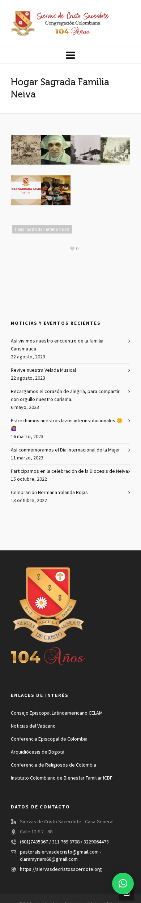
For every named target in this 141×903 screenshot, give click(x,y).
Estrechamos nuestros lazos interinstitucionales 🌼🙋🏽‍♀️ (67, 425)
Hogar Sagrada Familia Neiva (42, 229)
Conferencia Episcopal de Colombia (49, 739)
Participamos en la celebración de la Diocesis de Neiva (69, 471)
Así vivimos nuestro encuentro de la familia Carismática (57, 345)
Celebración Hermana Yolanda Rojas (49, 493)
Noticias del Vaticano (33, 726)
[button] (123, 883)
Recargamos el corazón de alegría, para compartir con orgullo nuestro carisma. (65, 395)
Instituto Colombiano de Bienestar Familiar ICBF (61, 778)
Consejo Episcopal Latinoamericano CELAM (57, 713)
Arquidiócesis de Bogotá (37, 752)
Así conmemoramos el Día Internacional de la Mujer (65, 450)
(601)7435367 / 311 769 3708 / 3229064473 (64, 842)
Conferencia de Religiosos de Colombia (53, 765)
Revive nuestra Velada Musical (43, 370)
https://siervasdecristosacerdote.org (61, 869)
